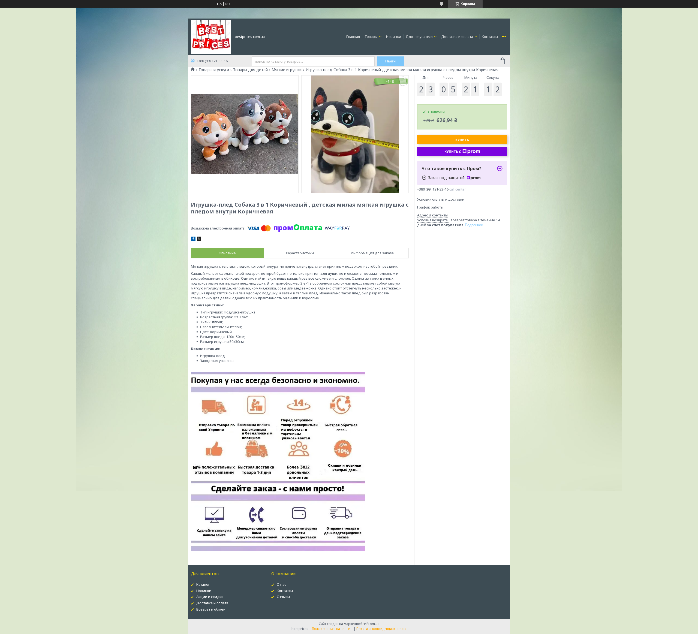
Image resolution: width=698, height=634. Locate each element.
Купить (462, 140)
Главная (353, 36)
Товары (371, 36)
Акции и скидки (210, 596)
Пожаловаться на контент (332, 628)
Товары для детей (250, 69)
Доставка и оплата (457, 36)
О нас (281, 584)
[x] (199, 239)
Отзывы (283, 596)
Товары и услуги (213, 69)
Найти (390, 61)
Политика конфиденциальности (381, 628)
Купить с (452, 151)
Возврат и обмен (210, 609)
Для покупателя (419, 36)
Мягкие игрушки (287, 69)
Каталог (203, 584)
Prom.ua (373, 623)
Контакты (490, 36)
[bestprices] (211, 36)
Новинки (393, 36)
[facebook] (193, 239)
